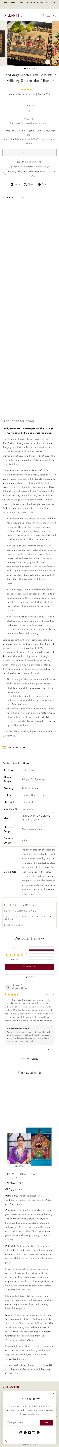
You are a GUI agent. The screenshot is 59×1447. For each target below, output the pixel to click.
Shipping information (20, 905)
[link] (29, 89)
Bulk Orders (13, 925)
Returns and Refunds (20, 911)
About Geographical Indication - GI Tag (29, 918)
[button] (40, 946)
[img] (19, 988)
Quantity (29, 105)
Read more (18, 1359)
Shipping (25, 123)
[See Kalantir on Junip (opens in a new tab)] (35, 1059)
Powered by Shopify (29, 1444)
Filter (31, 977)
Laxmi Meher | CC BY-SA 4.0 (36, 1365)
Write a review (29, 966)
